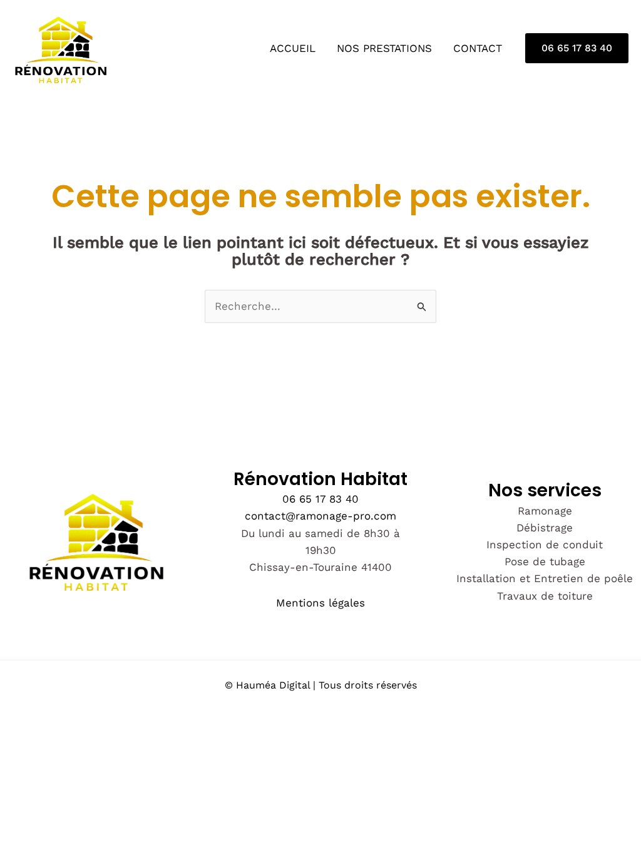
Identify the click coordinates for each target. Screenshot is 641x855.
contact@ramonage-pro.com (320, 515)
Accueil (292, 48)
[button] (576, 48)
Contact (477, 48)
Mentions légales (320, 602)
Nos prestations (384, 48)
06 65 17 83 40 (320, 499)
